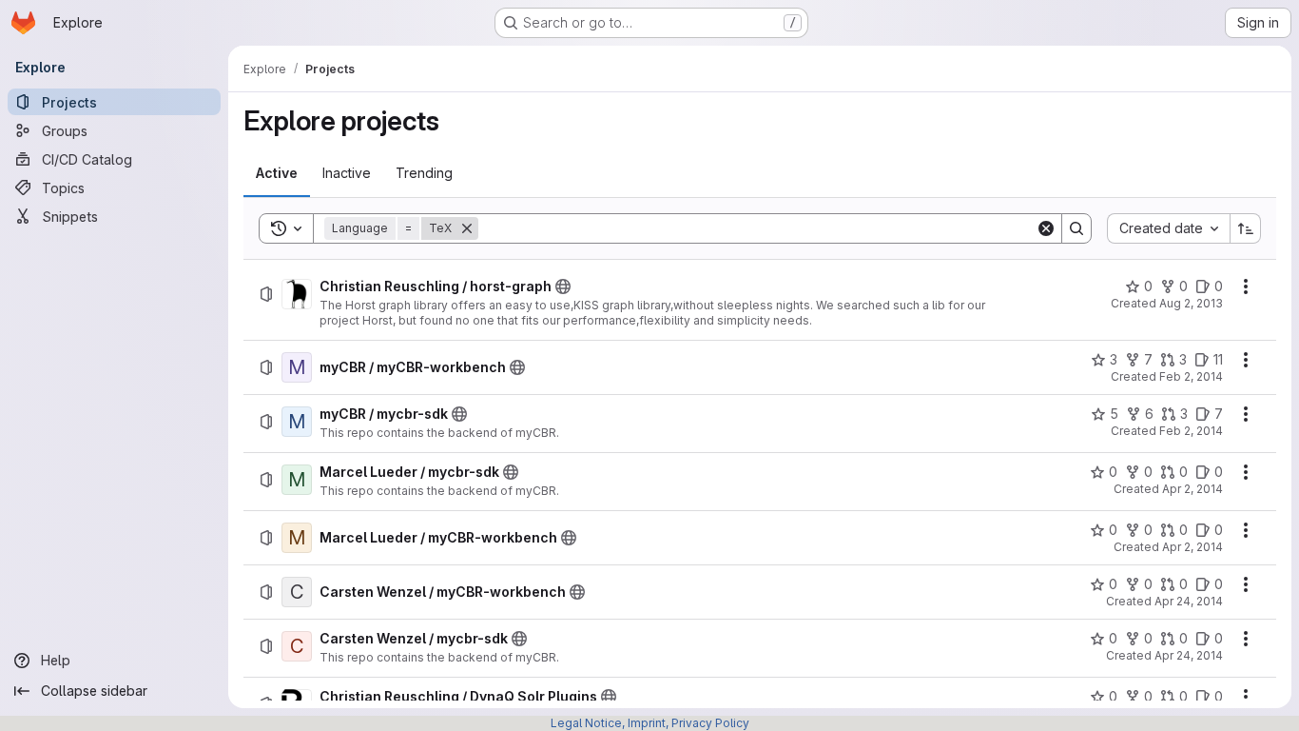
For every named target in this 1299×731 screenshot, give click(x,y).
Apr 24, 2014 (1188, 601)
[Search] (1076, 228)
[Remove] (467, 228)
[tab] (276, 173)
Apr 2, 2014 (1192, 489)
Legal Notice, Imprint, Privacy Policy (650, 723)
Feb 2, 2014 (1191, 376)
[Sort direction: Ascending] (1246, 228)
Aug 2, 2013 (1191, 303)
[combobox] (1168, 228)
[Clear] (1046, 228)
